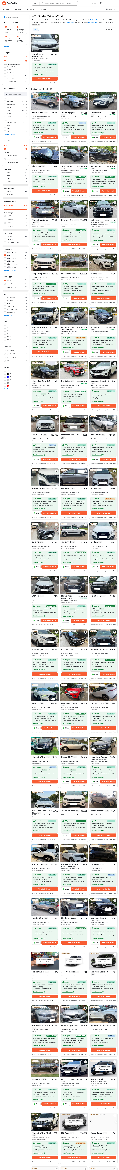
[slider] (5, 61)
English (94, 3)
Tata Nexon (98, 596)
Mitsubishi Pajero (69, 704)
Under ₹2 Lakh (11, 67)
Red (11, 386)
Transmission (9, 188)
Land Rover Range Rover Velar (69, 866)
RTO (5, 294)
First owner (10, 236)
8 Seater (9, 337)
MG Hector (67, 488)
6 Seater (9, 331)
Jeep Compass (40, 274)
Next (58, 43)
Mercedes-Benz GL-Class (99, 919)
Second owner (11, 239)
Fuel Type (7, 169)
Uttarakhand (11, 297)
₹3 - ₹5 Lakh (10, 73)
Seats (6, 322)
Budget (6, 53)
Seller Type (8, 276)
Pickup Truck (15, 264)
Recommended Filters (12, 23)
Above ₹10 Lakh (11, 81)
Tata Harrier (96, 113)
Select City (111, 9)
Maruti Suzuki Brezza (38, 55)
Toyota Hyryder (68, 113)
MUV (13, 261)
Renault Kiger (40, 972)
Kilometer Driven (10, 201)
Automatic (10, 194)
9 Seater (9, 339)
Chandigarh (10, 306)
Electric (9, 181)
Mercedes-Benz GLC (100, 382)
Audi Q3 (96, 488)
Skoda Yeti (67, 542)
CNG (8, 178)
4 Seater (9, 325)
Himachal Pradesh (12, 309)
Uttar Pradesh (11, 300)
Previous (32, 43)
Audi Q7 (96, 274)
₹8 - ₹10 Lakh (10, 78)
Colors (6, 368)
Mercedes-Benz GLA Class (41, 812)
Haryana (9, 303)
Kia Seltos (38, 166)
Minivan (14, 267)
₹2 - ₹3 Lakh (10, 70)
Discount (7, 346)
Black (11, 374)
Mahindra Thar (93, 22)
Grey (11, 383)
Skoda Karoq (98, 1133)
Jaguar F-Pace (99, 703)
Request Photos (46, 961)
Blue (11, 377)
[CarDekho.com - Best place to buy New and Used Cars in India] (10, 3)
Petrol (8, 175)
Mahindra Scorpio (95, 20)
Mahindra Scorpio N (97, 221)
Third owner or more (13, 242)
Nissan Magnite (99, 811)
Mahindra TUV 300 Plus (67, 329)
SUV (13, 255)
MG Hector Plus (97, 167)
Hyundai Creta (69, 22)
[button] (45, 69)
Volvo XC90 (39, 435)
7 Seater (9, 334)
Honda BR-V (96, 328)
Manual (9, 191)
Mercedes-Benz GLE (41, 382)
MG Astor (67, 1133)
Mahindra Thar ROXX (41, 328)
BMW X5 (37, 596)
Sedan (14, 258)
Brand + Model (9, 88)
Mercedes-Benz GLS (70, 436)
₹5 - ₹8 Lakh (10, 75)
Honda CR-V (39, 113)
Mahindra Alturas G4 (40, 221)
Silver (11, 380)
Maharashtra (11, 312)
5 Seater (9, 328)
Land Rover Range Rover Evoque (99, 758)
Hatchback (15, 252)
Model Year (8, 141)
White (11, 371)
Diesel (8, 172)
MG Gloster (68, 274)
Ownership (8, 233)
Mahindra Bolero (68, 919)
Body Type (8, 249)
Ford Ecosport (40, 650)
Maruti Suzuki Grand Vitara (67, 597)
